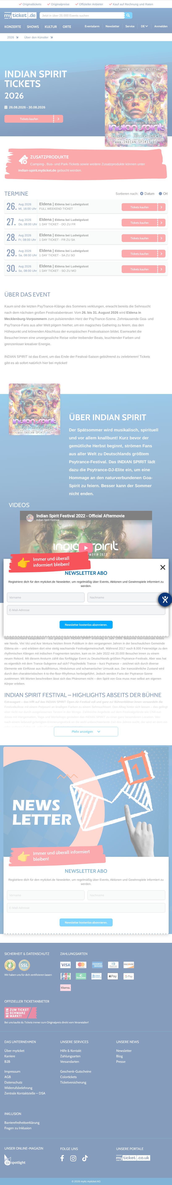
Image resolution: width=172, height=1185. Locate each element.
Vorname (15, 597)
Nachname (97, 597)
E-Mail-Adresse (19, 610)
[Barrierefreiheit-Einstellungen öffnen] (165, 599)
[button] (86, 625)
